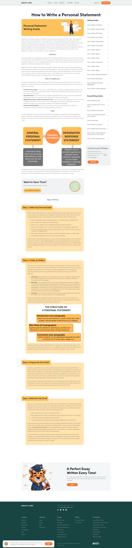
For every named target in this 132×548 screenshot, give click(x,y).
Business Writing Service (63, 527)
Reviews (77, 2)
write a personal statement (39, 427)
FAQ (40, 525)
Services (50, 2)
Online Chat (42, 527)
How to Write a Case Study (99, 527)
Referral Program (97, 536)
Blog (22, 532)
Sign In (41, 520)
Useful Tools (95, 529)
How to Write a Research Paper (100, 522)
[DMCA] (96, 543)
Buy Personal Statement (32, 190)
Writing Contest (96, 532)
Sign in (96, 2)
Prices (56, 2)
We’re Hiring (24, 525)
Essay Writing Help (61, 534)
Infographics (96, 534)
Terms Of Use (78, 522)
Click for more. (39, 544)
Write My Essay (60, 520)
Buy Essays (59, 522)
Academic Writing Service (63, 525)
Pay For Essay (60, 529)
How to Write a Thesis (98, 525)
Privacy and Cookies (80, 520)
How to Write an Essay (98, 520)
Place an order (105, 2)
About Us (62, 2)
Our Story (23, 522)
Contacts (23, 527)
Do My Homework (61, 536)
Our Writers (70, 2)
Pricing (41, 522)
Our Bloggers (24, 529)
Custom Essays (60, 532)
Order (72, 484)
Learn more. (94, 157)
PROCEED (93, 162)
